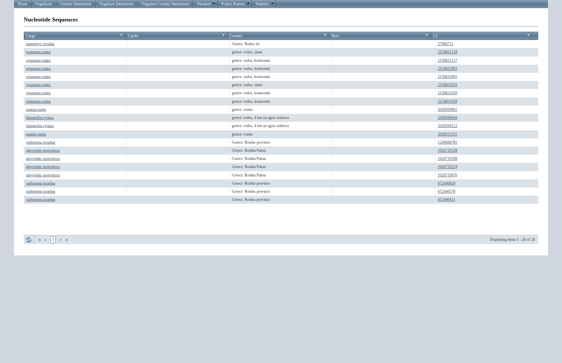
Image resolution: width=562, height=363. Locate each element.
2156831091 (447, 76)
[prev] (45, 240)
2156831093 (447, 68)
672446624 (446, 183)
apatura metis (36, 109)
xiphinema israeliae (40, 142)
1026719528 (447, 150)
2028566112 (447, 125)
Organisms (43, 4)
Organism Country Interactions (165, 4)
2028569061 (447, 109)
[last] (67, 240)
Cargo (30, 35)
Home (22, 4)
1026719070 (447, 175)
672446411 (446, 199)
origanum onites (38, 52)
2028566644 (447, 117)
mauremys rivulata (40, 44)
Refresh (28, 239)
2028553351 (447, 134)
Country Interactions (75, 4)
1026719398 (447, 158)
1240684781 (447, 142)
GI (435, 35)
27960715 (445, 44)
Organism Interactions (117, 4)
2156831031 (447, 85)
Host (335, 35)
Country (236, 35)
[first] (39, 240)
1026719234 (447, 166)
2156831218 (447, 52)
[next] (61, 240)
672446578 (446, 191)
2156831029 (447, 101)
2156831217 (447, 60)
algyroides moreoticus (43, 150)
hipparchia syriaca (40, 117)
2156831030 (447, 93)
